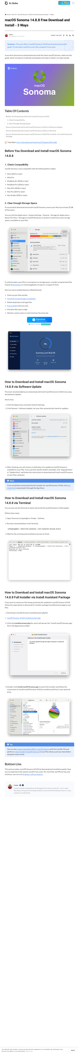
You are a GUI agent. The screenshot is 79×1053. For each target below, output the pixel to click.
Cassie (11, 34)
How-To (14, 14)
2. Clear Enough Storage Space (19, 123)
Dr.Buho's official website (33, 774)
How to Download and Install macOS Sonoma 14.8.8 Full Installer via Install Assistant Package (39, 135)
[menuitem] (64, 35)
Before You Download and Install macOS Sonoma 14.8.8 (27, 116)
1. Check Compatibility (16, 120)
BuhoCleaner (16, 285)
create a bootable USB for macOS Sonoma (33, 749)
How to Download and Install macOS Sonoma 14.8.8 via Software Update (34, 127)
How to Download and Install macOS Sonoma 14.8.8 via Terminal (31, 131)
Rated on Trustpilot (36, 324)
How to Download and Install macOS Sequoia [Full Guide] (36, 142)
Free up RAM (12, 306)
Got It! (73, 1050)
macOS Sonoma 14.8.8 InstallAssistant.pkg (23, 618)
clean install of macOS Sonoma (27, 752)
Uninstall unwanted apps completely (21, 299)
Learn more (29, 1051)
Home (8, 14)
